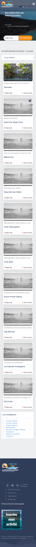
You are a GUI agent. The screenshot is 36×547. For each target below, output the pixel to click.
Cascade (8, 87)
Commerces (9, 436)
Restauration (11, 499)
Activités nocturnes (12, 423)
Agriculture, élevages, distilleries (15, 429)
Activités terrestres (11, 425)
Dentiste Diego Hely (13, 122)
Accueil (8, 24)
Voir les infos (28, 93)
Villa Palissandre (12, 227)
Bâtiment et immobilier (12, 434)
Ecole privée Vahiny (13, 297)
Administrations (10, 427)
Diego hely (8, 128)
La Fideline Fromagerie (14, 367)
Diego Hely (8, 93)
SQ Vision (8, 402)
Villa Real (8, 262)
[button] (12, 521)
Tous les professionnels (18, 26)
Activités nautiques (11, 421)
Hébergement (12, 496)
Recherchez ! (25, 38)
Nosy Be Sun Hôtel (13, 192)
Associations (10, 432)
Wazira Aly (9, 157)
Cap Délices (9, 332)
